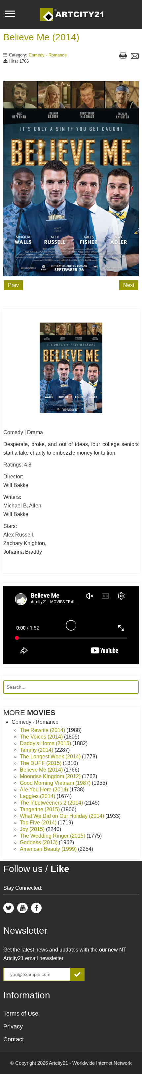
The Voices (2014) (42, 737)
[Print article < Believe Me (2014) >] (123, 56)
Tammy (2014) (37, 750)
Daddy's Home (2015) (46, 743)
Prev (13, 285)
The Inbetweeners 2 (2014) (52, 803)
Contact (13, 1039)
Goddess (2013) (39, 842)
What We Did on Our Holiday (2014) (62, 816)
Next (128, 285)
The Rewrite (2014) (43, 730)
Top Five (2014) (39, 822)
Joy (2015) (33, 829)
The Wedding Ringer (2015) (53, 836)
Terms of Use (20, 1013)
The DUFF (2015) (41, 763)
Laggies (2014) (38, 796)
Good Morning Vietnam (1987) (56, 783)
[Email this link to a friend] (135, 56)
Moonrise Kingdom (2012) (51, 776)
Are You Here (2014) (44, 789)
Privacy (13, 1026)
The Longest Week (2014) (51, 756)
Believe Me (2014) (41, 37)
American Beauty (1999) (49, 849)
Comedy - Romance (48, 54)
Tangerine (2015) (40, 809)
